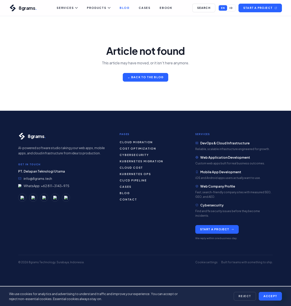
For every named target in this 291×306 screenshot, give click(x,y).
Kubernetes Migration (141, 161)
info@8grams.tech (38, 178)
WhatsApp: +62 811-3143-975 (46, 186)
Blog (125, 8)
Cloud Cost (131, 167)
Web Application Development (225, 157)
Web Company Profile (217, 186)
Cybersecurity (134, 155)
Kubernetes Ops (135, 174)
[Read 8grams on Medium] (22, 197)
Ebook (166, 8)
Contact (128, 199)
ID (231, 7)
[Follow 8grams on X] (66, 197)
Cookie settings (206, 262)
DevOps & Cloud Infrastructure (225, 143)
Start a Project (258, 8)
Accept (270, 296)
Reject (244, 296)
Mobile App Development (220, 172)
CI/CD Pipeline (133, 180)
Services (65, 8)
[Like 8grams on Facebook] (33, 197)
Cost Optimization (138, 148)
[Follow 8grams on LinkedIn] (55, 197)
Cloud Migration (136, 142)
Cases (145, 8)
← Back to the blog (146, 77)
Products (96, 8)
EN (223, 7)
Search (204, 8)
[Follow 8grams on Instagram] (44, 197)
